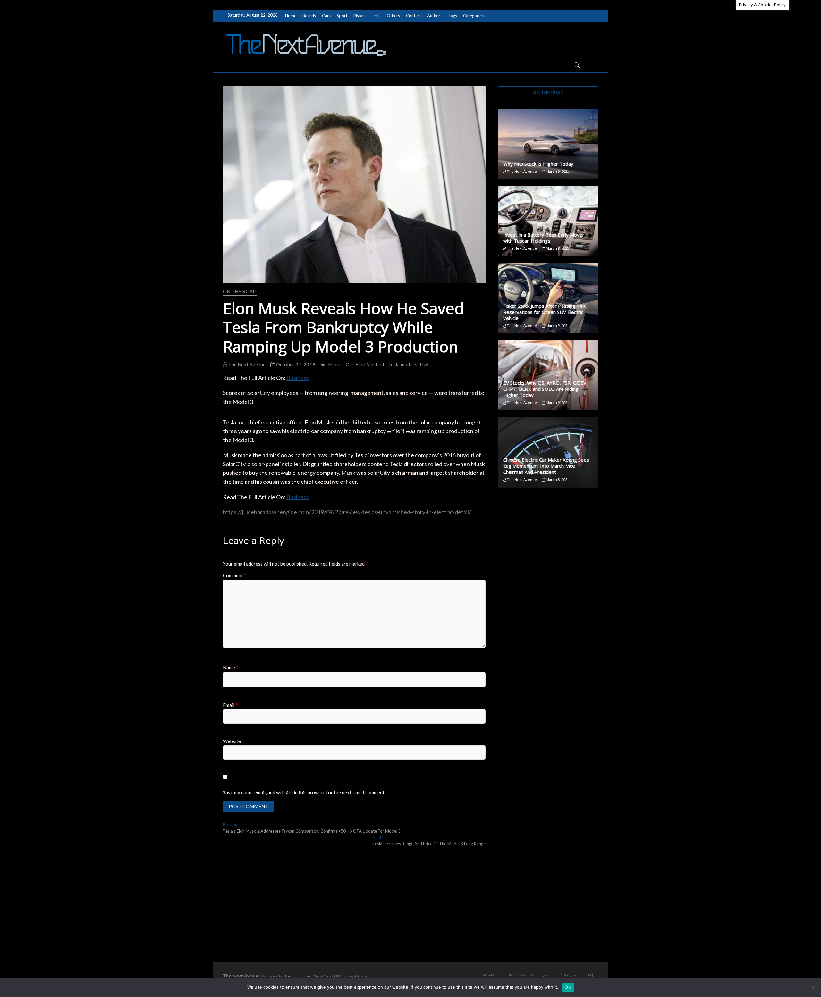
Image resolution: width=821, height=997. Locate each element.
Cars (326, 15)
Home (290, 15)
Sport (342, 15)
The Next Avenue (246, 364)
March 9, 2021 (557, 171)
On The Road (240, 291)
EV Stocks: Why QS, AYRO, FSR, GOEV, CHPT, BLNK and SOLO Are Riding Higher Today (545, 389)
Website (232, 741)
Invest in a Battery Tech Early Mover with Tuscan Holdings (543, 237)
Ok (568, 987)
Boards (309, 15)
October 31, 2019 (295, 364)
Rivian (359, 15)
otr (383, 364)
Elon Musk (366, 364)
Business (297, 377)
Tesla (376, 15)
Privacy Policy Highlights (529, 975)
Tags (452, 15)
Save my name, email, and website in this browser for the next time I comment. (304, 792)
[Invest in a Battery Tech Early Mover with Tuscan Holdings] (548, 221)
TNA (424, 364)
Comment (234, 575)
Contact (413, 15)
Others (393, 15)
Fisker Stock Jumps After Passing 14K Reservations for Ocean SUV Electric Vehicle (544, 312)
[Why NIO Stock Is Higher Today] (548, 144)
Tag (590, 975)
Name (230, 667)
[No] (813, 987)
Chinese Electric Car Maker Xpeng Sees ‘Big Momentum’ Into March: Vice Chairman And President (546, 466)
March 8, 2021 (557, 479)
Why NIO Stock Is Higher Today (538, 164)
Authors (434, 15)
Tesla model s (402, 364)
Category (568, 975)
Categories (473, 15)
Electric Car (341, 364)
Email (230, 705)
